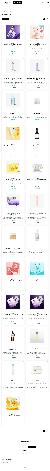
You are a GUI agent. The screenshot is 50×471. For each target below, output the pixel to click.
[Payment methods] (25, 467)
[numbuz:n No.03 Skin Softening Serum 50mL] (37, 235)
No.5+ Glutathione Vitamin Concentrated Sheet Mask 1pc (13, 416)
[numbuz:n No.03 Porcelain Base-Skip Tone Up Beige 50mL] (37, 32)
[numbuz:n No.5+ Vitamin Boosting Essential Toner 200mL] (13, 133)
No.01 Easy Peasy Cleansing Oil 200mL (37, 348)
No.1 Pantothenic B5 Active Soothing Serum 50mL (12, 112)
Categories (17, 2)
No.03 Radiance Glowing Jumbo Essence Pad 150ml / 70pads (13, 247)
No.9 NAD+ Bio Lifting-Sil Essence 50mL (13, 45)
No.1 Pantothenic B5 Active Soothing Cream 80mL (36, 112)
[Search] (38, 2)
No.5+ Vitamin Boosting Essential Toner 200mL (13, 146)
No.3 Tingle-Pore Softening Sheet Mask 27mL (13, 281)
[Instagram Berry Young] (23, 453)
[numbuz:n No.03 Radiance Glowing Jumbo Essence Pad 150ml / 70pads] (13, 235)
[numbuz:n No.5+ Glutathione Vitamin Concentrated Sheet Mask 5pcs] (13, 167)
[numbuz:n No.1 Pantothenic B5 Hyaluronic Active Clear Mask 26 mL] (37, 268)
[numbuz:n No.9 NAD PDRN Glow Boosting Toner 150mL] (37, 66)
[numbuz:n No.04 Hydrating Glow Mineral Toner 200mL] (37, 201)
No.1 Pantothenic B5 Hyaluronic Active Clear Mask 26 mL (37, 281)
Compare (14, 53)
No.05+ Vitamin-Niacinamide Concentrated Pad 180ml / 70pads (37, 382)
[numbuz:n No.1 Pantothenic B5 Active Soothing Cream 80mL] (37, 100)
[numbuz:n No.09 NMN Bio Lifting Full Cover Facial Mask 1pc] (13, 302)
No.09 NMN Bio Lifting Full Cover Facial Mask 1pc (13, 315)
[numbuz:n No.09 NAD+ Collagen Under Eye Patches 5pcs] (13, 201)
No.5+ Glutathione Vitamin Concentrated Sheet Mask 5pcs (13, 180)
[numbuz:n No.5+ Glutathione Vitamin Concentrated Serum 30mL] (37, 133)
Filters (5, 18)
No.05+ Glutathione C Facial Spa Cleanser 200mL (13, 349)
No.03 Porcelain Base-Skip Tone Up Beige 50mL (37, 45)
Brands (6, 11)
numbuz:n (12, 11)
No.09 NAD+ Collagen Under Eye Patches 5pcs (13, 214)
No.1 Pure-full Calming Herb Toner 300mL (13, 382)
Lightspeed (28, 469)
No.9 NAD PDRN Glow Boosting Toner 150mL (37, 79)
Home (3, 11)
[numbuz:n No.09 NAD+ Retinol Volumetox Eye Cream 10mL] (13, 66)
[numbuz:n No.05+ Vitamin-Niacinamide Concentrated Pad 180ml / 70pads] (37, 370)
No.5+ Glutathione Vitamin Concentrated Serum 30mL (37, 146)
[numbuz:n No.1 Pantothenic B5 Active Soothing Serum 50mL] (13, 100)
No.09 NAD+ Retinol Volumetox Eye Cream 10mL (13, 79)
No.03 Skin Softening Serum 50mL (37, 246)
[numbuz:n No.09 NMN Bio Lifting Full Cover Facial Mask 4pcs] (37, 302)
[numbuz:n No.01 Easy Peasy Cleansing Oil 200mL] (37, 336)
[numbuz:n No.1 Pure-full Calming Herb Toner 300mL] (13, 370)
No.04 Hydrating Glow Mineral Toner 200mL (37, 214)
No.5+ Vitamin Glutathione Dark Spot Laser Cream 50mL (37, 180)
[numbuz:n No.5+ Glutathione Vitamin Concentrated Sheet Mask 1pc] (13, 403)
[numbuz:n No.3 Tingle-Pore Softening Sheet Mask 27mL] (13, 268)
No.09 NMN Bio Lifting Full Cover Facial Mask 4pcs (37, 315)
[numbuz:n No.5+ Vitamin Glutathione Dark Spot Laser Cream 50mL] (37, 167)
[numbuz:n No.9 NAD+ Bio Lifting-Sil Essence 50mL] (13, 32)
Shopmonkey (37, 469)
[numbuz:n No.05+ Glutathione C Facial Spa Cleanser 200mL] (13, 336)
